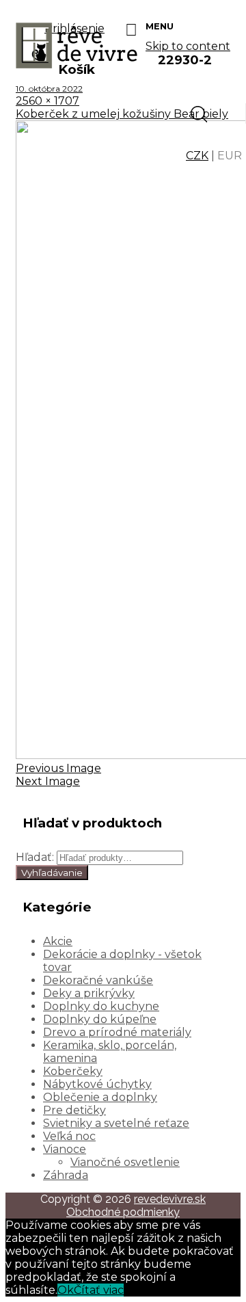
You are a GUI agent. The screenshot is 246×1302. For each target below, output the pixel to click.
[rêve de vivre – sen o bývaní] (77, 64)
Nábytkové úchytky (97, 1084)
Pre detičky (74, 1110)
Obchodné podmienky (123, 1212)
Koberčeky (72, 1071)
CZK (197, 155)
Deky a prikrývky (89, 993)
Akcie (57, 941)
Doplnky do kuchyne (101, 1006)
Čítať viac (99, 1290)
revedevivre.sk (170, 1199)
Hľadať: (35, 857)
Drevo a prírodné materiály (117, 1032)
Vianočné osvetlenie (125, 1162)
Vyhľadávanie (52, 872)
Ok (65, 1290)
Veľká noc (69, 1136)
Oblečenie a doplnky (100, 1097)
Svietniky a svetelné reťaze (116, 1123)
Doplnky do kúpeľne (99, 1019)
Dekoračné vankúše (98, 980)
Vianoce (64, 1149)
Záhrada (65, 1175)
